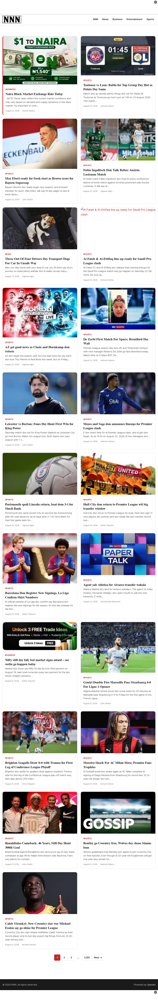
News (8, 254)
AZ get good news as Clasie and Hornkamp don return (37, 349)
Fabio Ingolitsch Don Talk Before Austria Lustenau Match (111, 172)
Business (11, 89)
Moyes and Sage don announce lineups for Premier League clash (117, 426)
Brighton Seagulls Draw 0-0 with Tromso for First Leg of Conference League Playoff (39, 764)
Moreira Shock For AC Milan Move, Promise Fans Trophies (117, 764)
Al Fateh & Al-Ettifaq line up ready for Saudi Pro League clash (117, 260)
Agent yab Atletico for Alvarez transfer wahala (114, 584)
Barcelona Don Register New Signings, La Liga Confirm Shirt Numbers (37, 595)
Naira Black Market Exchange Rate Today (34, 94)
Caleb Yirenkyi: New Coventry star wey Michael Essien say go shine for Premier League (38, 925)
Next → (98, 957)
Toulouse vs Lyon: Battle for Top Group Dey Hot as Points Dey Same (117, 87)
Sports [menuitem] (150, 19)
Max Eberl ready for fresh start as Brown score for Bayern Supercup (39, 180)
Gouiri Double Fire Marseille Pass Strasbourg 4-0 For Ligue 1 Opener (117, 684)
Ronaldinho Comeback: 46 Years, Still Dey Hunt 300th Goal (38, 845)
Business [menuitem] (117, 19)
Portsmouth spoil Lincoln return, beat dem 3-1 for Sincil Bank (39, 506)
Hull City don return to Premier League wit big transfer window (115, 506)
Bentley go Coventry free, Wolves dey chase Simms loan (117, 845)
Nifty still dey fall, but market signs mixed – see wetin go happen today (37, 662)
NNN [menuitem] (95, 19)
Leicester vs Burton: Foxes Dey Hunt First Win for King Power (39, 426)
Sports (87, 80)
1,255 (87, 957)
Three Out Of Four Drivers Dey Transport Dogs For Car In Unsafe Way (37, 260)
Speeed (151, 984)
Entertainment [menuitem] (134, 19)
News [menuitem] (105, 19)
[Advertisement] (79, 7)
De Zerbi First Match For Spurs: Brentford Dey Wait (115, 341)
